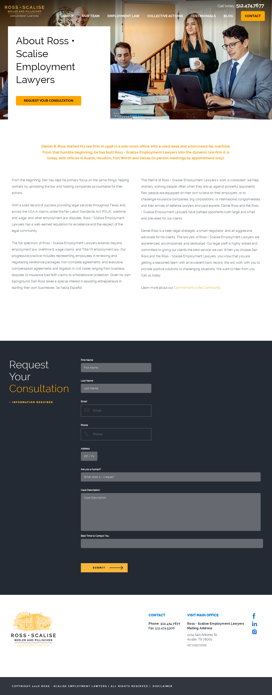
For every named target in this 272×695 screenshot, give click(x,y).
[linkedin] (254, 625)
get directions (196, 645)
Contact (253, 16)
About (68, 16)
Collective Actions (165, 16)
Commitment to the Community (197, 288)
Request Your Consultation (48, 101)
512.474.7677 (250, 5)
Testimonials (203, 16)
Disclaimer (163, 686)
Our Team (91, 16)
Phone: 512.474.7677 (164, 624)
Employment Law (123, 16)
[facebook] (254, 617)
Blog (228, 16)
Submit (99, 567)
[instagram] (254, 633)
